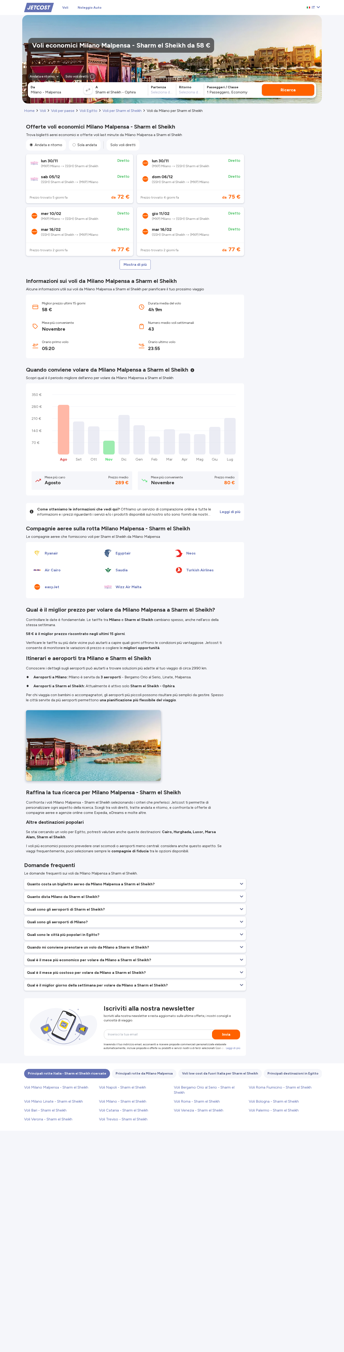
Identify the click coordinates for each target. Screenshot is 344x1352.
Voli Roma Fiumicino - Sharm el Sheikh (280, 1087)
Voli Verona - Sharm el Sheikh (48, 1119)
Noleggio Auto (90, 8)
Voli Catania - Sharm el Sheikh (123, 1110)
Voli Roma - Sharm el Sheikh (197, 1101)
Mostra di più (135, 264)
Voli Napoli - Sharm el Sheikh (122, 1087)
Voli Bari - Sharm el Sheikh (45, 1110)
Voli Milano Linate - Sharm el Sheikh (53, 1101)
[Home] (39, 7)
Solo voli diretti (122, 145)
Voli (65, 8)
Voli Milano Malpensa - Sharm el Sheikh (56, 1087)
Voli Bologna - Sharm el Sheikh (274, 1101)
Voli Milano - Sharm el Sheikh (122, 1101)
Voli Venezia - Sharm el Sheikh (198, 1110)
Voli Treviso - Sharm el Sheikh (123, 1119)
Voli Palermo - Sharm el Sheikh (274, 1110)
